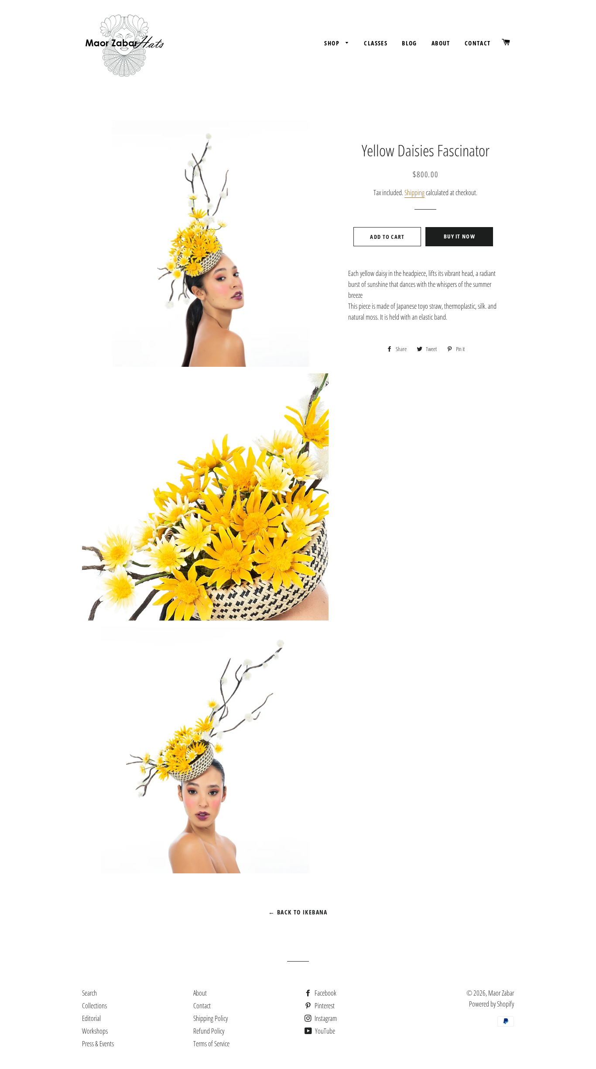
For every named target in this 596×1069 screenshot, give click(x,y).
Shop (332, 43)
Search (89, 993)
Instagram (325, 1018)
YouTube (324, 1031)
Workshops (95, 1031)
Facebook (324, 993)
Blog (409, 43)
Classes (375, 43)
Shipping (414, 192)
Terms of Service (211, 1043)
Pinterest (324, 1005)
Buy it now (459, 236)
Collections (94, 1005)
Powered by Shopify (491, 1004)
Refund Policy (208, 1031)
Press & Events (98, 1043)
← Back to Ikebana (298, 912)
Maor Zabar (501, 993)
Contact (478, 43)
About (441, 43)
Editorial (91, 1018)
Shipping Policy (210, 1018)
